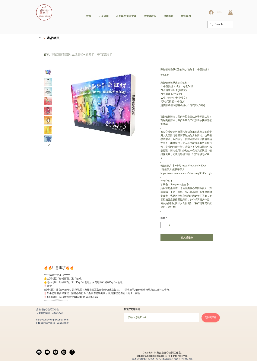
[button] (230, 12)
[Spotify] (55, 352)
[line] (39, 352)
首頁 (47, 54)
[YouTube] (47, 352)
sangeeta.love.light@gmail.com (52, 319)
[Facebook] (72, 352)
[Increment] (175, 225)
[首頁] (40, 38)
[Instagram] (63, 352)
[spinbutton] (169, 225)
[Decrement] (163, 225)
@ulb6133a (63, 323)
